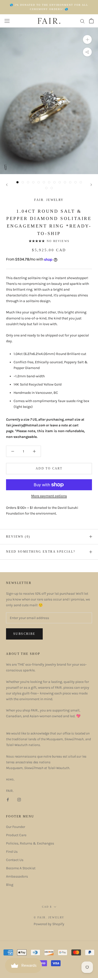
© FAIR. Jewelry (49, 917)
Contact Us (14, 860)
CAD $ (47, 906)
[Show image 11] (70, 182)
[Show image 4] (33, 182)
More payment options (49, 496)
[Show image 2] (23, 182)
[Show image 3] (28, 182)
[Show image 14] (46, 188)
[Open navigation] (7, 21)
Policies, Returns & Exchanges (30, 843)
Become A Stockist (20, 868)
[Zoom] (87, 39)
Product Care (16, 835)
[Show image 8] (54, 182)
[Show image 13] (81, 182)
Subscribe (24, 634)
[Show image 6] (44, 182)
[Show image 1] (17, 182)
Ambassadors (17, 876)
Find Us (12, 851)
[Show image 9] (60, 182)
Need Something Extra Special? (40, 551)
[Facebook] (8, 799)
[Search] (82, 21)
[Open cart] (91, 20)
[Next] (91, 185)
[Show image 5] (38, 182)
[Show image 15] (52, 188)
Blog (9, 885)
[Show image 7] (49, 182)
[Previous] (7, 185)
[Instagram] (19, 799)
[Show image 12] (75, 182)
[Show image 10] (65, 182)
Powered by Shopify (49, 924)
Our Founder (15, 827)
